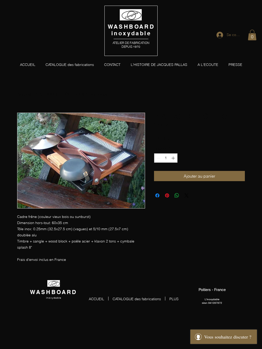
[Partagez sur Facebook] (157, 195)
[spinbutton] (165, 158)
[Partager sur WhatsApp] (177, 195)
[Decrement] (158, 158)
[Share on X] (186, 195)
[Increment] (173, 158)
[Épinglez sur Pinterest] (167, 195)
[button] (252, 35)
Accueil (24, 94)
